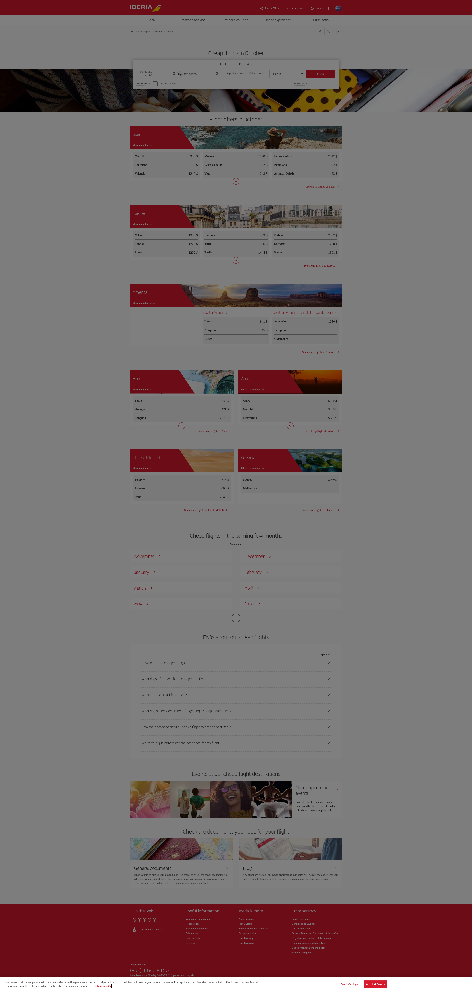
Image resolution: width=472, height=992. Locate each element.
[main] (236, 984)
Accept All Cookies (375, 984)
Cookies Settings (349, 984)
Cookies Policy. (104, 985)
